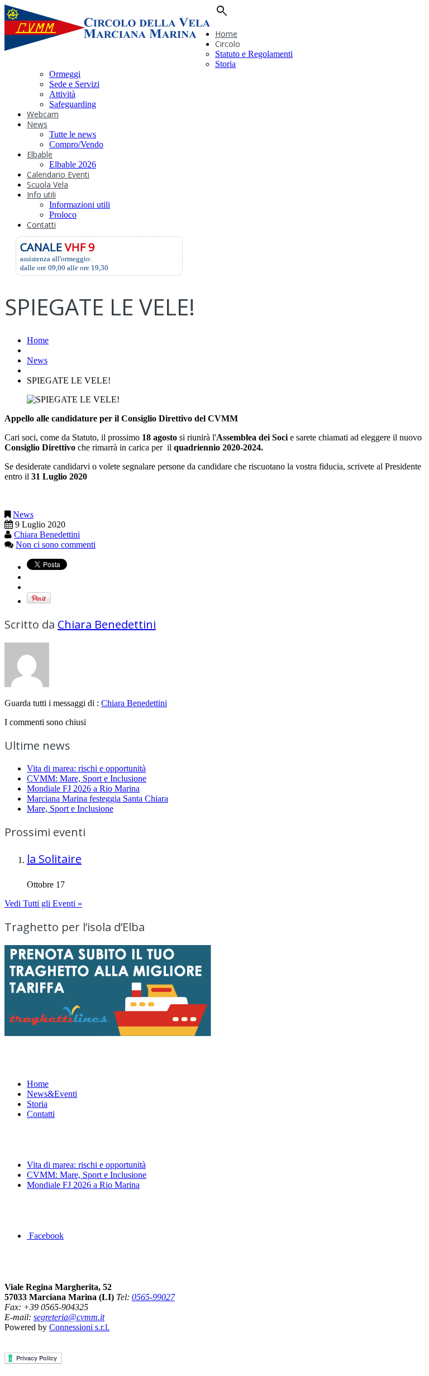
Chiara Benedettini (47, 534)
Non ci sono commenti (56, 544)
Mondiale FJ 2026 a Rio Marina (83, 788)
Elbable (40, 154)
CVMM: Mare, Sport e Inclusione (86, 778)
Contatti (41, 224)
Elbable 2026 (72, 164)
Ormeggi (64, 74)
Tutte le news (72, 134)
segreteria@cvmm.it (69, 1317)
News (37, 124)
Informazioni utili (79, 204)
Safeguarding (72, 104)
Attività (62, 94)
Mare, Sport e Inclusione (70, 808)
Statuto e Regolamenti (254, 54)
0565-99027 (153, 1297)
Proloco (63, 214)
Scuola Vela (47, 184)
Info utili (41, 194)
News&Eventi (52, 1094)
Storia (225, 64)
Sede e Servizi (74, 84)
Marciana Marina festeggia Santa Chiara (97, 798)
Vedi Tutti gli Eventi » (43, 903)
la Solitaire (54, 858)
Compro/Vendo (76, 144)
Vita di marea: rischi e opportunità (86, 768)
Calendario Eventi (58, 174)
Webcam (43, 114)
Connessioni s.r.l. (79, 1327)
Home (226, 33)
